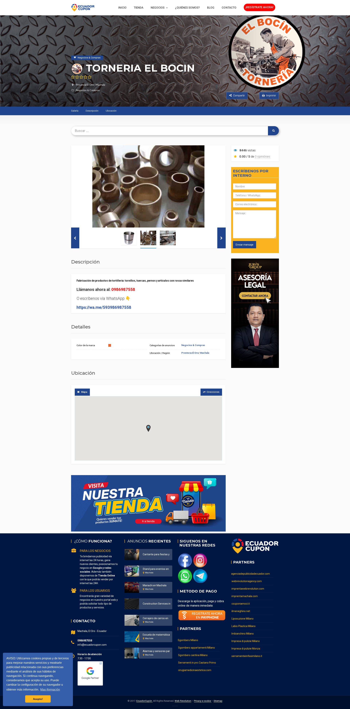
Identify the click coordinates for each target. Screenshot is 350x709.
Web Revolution (183, 701)
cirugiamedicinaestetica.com (194, 670)
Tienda (138, 7)
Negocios (158, 7)
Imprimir (271, 95)
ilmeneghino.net (241, 611)
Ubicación (111, 110)
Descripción (92, 110)
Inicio (122, 7)
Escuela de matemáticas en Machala (164, 634)
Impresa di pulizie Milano (246, 641)
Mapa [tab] (84, 392)
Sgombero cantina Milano (193, 655)
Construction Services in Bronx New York (166, 603)
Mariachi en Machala (154, 585)
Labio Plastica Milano (244, 626)
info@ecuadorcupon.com (92, 644)
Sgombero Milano (188, 640)
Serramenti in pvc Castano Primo (197, 662)
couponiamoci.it (241, 603)
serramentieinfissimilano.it (247, 656)
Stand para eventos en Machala (161, 568)
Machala (100, 84)
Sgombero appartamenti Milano (196, 647)
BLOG (210, 7)
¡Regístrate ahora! (259, 7)
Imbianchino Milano (243, 633)
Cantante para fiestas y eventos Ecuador (166, 554)
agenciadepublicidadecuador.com (250, 573)
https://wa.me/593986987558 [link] (104, 307)
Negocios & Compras (88, 90)
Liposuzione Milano (243, 618)
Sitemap (218, 701)
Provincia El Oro (85, 84)
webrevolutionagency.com (247, 581)
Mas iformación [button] (50, 689)
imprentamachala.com (245, 596)
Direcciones (213, 392)
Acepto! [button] (38, 698)
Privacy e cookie (202, 701)
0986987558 (123, 289)
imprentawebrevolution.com (248, 588)
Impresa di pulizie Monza (246, 648)
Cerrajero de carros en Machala (161, 618)
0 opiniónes (262, 156)
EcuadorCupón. (144, 701)
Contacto (229, 7)
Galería (74, 110)
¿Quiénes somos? (187, 7)
